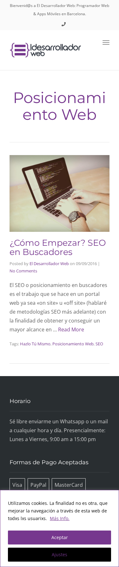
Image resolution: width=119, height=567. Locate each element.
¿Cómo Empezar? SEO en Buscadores (58, 247)
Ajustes (59, 554)
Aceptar (59, 537)
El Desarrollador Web (49, 263)
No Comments (23, 271)
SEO (99, 344)
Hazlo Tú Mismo (35, 344)
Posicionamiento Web (73, 344)
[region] (59, 528)
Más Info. (59, 518)
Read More (71, 329)
